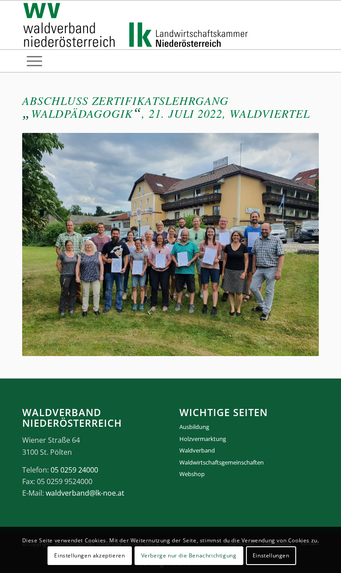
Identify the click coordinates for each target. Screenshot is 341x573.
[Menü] (34, 61)
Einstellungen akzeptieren (89, 555)
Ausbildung (194, 427)
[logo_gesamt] (137, 24)
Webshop (192, 474)
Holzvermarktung (202, 439)
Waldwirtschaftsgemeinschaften (221, 462)
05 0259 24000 (74, 470)
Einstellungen (271, 555)
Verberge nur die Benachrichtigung (189, 555)
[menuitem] (34, 61)
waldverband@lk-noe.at (85, 493)
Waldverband (197, 450)
